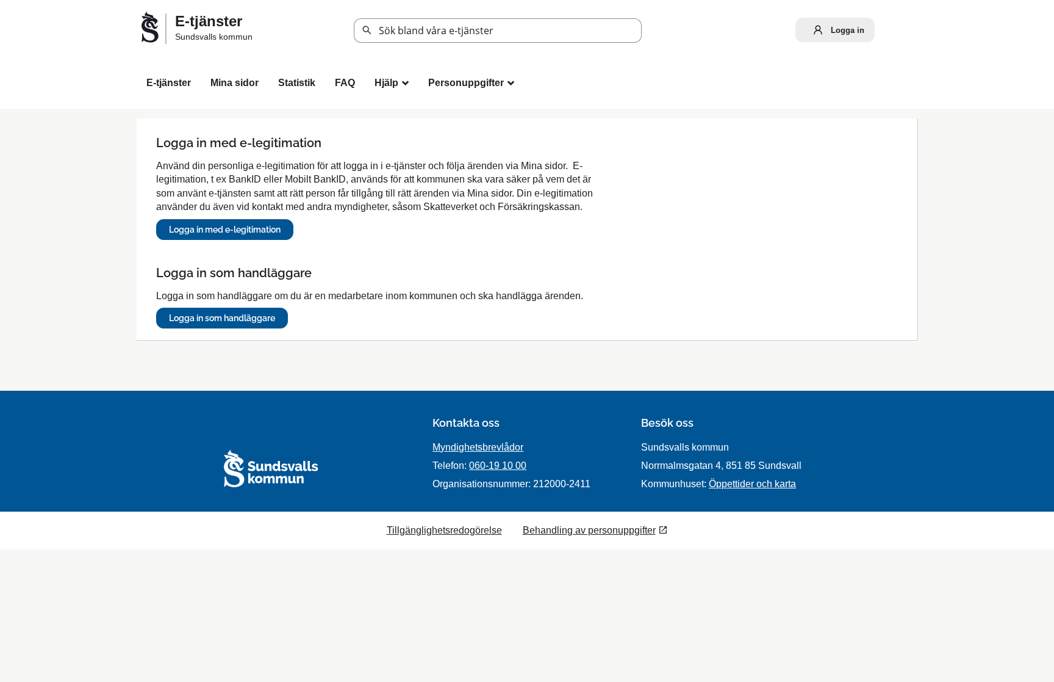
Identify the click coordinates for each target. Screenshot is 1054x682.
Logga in (846, 30)
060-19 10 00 (497, 465)
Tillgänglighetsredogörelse (444, 530)
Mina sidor (234, 83)
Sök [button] (367, 30)
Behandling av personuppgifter (589, 530)
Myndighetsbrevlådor (477, 447)
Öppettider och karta (752, 484)
